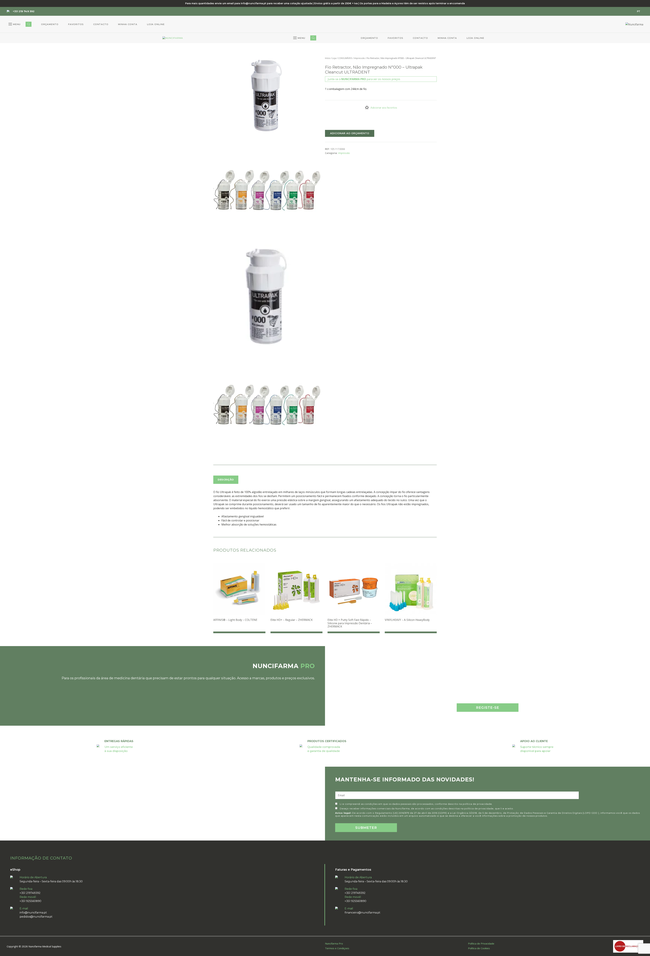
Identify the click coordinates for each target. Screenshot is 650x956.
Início (327, 58)
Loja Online (156, 24)
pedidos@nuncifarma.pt (36, 916)
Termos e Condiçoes (337, 948)
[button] (14, 24)
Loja (334, 58)
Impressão (359, 58)
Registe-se (487, 708)
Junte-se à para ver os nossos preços (364, 79)
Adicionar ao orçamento (349, 133)
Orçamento (49, 24)
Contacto (100, 24)
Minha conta (127, 24)
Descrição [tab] (226, 479)
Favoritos (76, 24)
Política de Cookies (479, 948)
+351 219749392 (30, 893)
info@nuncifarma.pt (33, 912)
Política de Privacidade (481, 943)
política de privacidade (477, 804)
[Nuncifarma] (172, 38)
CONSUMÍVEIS (345, 58)
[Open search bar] (28, 24)
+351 (23, 11)
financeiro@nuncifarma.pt (362, 912)
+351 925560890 (30, 901)
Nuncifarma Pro (334, 943)
